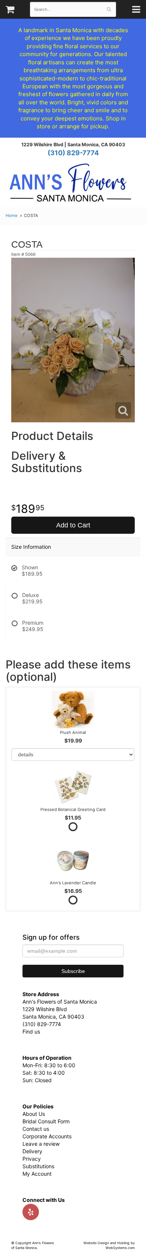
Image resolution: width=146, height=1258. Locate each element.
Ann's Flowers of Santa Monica (70, 185)
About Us (33, 1114)
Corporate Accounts (47, 1136)
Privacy (31, 1159)
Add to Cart (73, 525)
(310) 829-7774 (73, 153)
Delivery (32, 1151)
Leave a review (41, 1144)
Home (12, 215)
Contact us (35, 1129)
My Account (37, 1173)
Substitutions (38, 1166)
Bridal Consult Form (46, 1121)
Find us (31, 1031)
